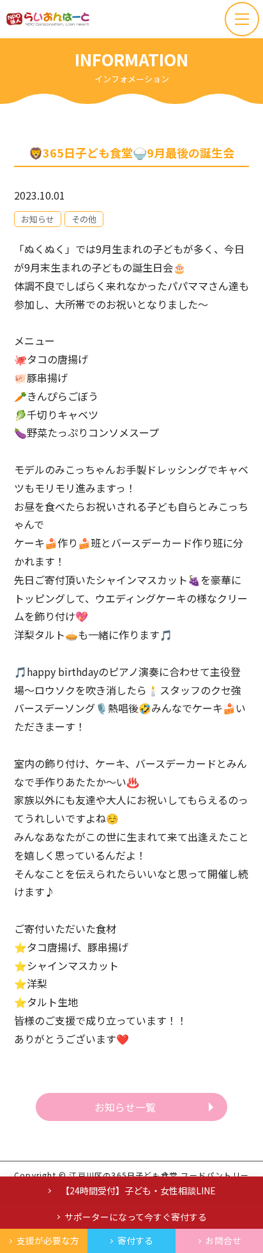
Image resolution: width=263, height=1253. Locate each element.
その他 (83, 219)
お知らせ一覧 (125, 1107)
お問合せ (223, 1240)
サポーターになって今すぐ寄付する (135, 1216)
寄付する (135, 1240)
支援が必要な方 (48, 1240)
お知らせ (37, 219)
